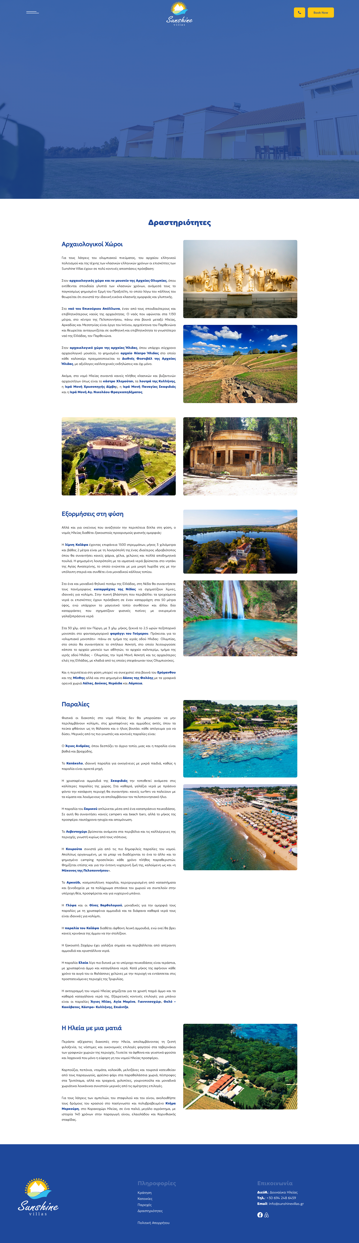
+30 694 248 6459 (281, 1198)
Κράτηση (145, 1192)
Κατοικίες (145, 1198)
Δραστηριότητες (150, 1211)
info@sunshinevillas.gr (286, 1203)
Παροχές (145, 1205)
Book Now (321, 12)
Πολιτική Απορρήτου (154, 1223)
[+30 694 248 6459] (299, 12)
